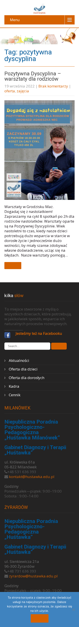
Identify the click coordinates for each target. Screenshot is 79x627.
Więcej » (13, 265)
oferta (9, 90)
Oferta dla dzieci (23, 369)
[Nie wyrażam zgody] (73, 609)
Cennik (14, 394)
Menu (15, 19)
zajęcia (23, 90)
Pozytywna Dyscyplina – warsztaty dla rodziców (32, 76)
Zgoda (39, 618)
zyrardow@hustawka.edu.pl (33, 576)
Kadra (14, 386)
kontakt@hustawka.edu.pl (31, 476)
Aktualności (19, 360)
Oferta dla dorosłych (26, 377)
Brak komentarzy (53, 86)
